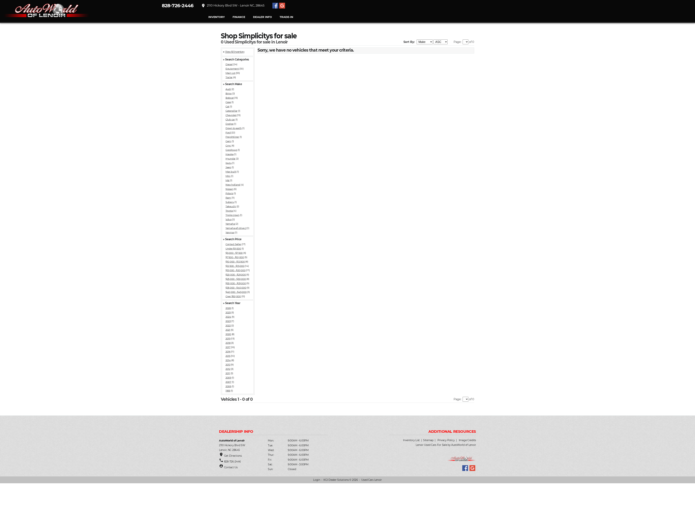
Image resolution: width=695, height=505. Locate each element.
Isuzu (229, 162)
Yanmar (230, 232)
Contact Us (231, 467)
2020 (228, 334)
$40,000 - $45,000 (236, 292)
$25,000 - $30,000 (236, 278)
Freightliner (232, 136)
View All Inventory (234, 51)
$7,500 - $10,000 (235, 257)
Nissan (229, 189)
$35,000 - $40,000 (236, 287)
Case (228, 102)
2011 (228, 373)
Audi (228, 89)
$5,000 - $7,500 (234, 252)
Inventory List (411, 440)
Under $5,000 (233, 248)
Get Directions (233, 455)
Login (316, 479)
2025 (228, 312)
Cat (227, 106)
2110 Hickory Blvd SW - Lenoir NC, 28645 (232, 5)
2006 (228, 386)
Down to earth (234, 128)
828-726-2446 (178, 6)
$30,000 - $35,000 (236, 283)
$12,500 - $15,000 (235, 265)
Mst (227, 180)
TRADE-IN (286, 17)
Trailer (229, 77)
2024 (228, 316)
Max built (231, 171)
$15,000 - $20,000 (236, 270)
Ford (228, 132)
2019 (228, 338)
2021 (228, 329)
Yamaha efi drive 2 (236, 228)
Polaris (229, 193)
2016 (228, 351)
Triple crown (232, 215)
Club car (230, 119)
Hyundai (230, 158)
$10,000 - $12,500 (235, 261)
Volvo (229, 219)
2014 (228, 360)
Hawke (230, 154)
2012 (228, 368)
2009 (228, 377)
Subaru (230, 202)
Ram (228, 197)
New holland (233, 184)
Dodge (229, 123)
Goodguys (231, 149)
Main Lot (230, 72)
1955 (228, 390)
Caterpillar (231, 110)
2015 (228, 355)
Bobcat (230, 97)
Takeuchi (231, 206)
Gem (228, 141)
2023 (228, 321)
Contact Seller (233, 244)
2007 (228, 381)
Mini (228, 175)
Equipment (232, 68)
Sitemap (428, 440)
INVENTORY (216, 17)
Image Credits (467, 440)
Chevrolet (231, 115)
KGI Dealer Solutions (336, 479)
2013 (228, 364)
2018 (228, 342)
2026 (228, 308)
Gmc (228, 145)
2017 (228, 347)
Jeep (228, 167)
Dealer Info (262, 17)
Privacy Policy (446, 440)
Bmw (229, 93)
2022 (228, 325)
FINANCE (239, 17)
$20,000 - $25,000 (236, 274)
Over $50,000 (233, 296)
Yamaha (230, 223)
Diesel (229, 64)
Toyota (229, 210)
